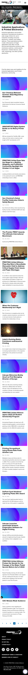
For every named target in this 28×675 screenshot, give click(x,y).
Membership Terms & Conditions (12, 655)
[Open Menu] (25, 2)
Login (19, 2)
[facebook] (16, 650)
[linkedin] (7, 650)
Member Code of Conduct (10, 657)
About (4, 637)
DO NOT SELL (5, 642)
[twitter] (12, 650)
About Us (14, 2)
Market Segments (17, 7)
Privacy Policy (6, 639)
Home (2, 7)
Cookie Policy (6, 644)
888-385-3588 (7, 669)
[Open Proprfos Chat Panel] (25, 671)
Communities (8, 7)
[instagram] (3, 650)
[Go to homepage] (14, 632)
